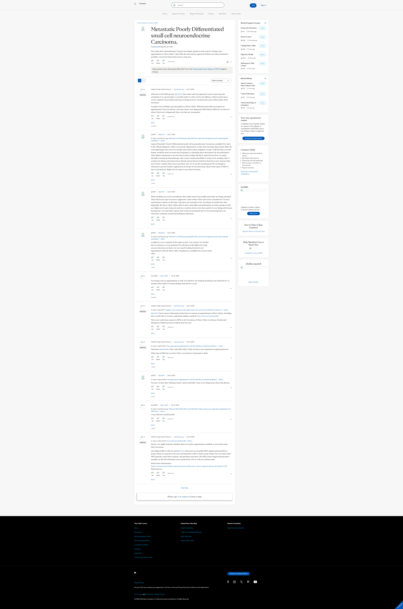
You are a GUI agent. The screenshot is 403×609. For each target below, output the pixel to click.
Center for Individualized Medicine (191, 532)
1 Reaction (170, 174)
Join (253, 5)
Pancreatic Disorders (249, 28)
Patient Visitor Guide (187, 540)
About (136, 528)
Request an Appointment (238, 574)
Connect (142, 3)
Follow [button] (262, 28)
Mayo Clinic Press (186, 536)
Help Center (236, 14)
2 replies (153, 126)
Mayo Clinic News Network (235, 528)
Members (222, 14)
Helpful (158, 63)
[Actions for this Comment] (231, 117)
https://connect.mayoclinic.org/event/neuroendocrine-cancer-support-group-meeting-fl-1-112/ (189, 466)
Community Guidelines (141, 545)
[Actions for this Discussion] (231, 61)
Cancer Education (247, 94)
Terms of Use (138, 594)
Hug (164, 63)
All (265, 23)
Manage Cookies (159, 594)
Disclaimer (137, 549)
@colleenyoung (179, 89)
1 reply (153, 183)
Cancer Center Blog (187, 528)
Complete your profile (253, 253)
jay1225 (161, 47)
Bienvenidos (253, 282)
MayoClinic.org (139, 582)
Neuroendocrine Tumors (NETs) (147, 23)
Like (152, 63)
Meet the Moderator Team (142, 536)
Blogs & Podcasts (196, 14)
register (185, 496)
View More (184, 488)
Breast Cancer (246, 37)
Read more (253, 213)
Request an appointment (253, 138)
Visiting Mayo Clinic (248, 45)
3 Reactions (171, 61)
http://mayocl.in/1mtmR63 (208, 316)
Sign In (263, 5)
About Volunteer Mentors (142, 540)
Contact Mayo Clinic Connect (143, 557)
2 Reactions (171, 116)
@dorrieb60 (164, 276)
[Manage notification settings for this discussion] (227, 61)
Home (164, 14)
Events (211, 14)
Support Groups (178, 14)
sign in (176, 496)
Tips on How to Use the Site (253, 231)
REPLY (153, 123)
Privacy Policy (149, 594)
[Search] (173, 5)
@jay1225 (178, 94)
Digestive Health (247, 54)
